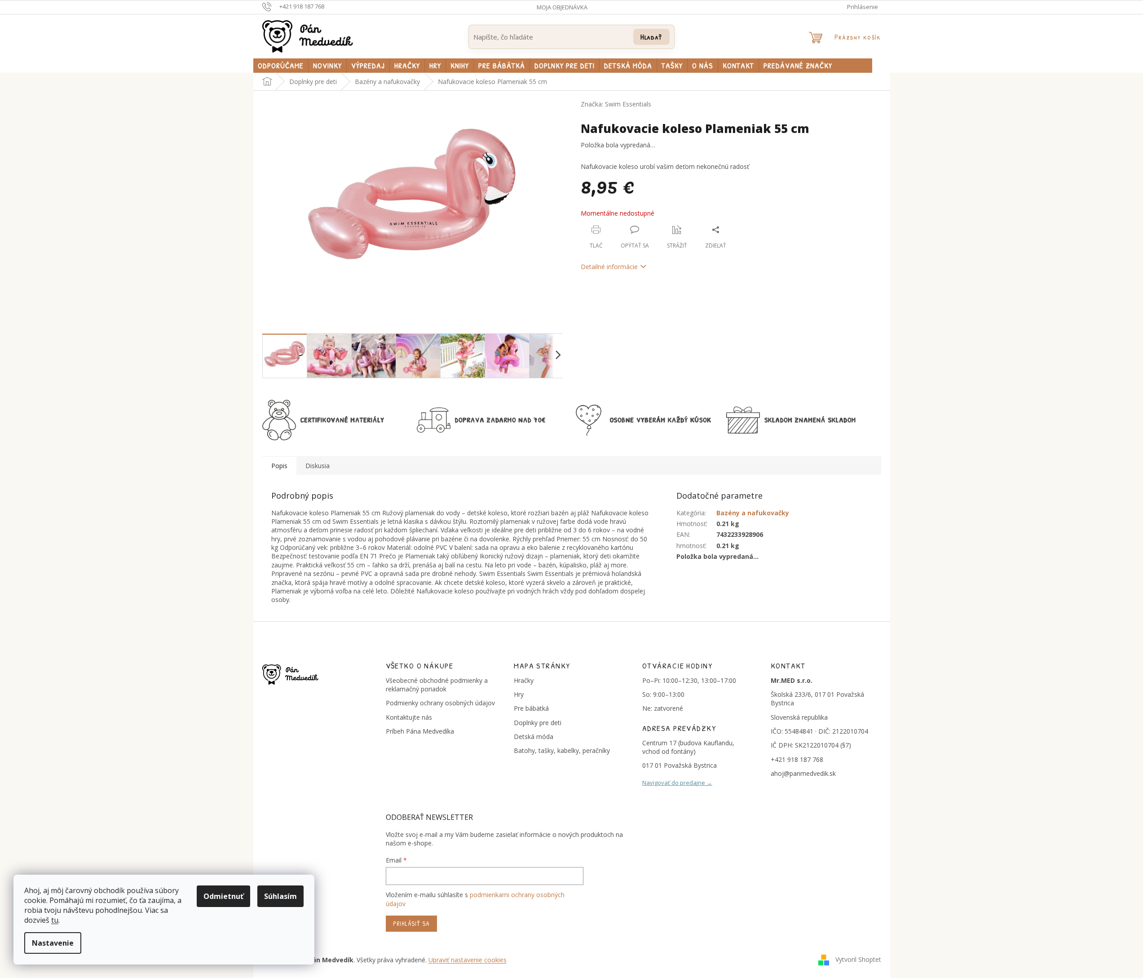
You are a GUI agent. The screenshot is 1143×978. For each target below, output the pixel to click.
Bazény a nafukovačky (752, 513)
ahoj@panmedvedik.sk (803, 773)
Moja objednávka (562, 7)
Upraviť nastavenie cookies (467, 960)
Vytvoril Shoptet (858, 959)
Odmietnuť (223, 896)
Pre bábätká (531, 708)
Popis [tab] (279, 465)
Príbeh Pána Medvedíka (420, 731)
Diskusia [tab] (317, 465)
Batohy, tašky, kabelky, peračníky (562, 750)
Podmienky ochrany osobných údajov (440, 703)
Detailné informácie (609, 266)
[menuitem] (280, 65)
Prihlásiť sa (411, 923)
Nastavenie (53, 943)
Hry (519, 694)
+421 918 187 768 (797, 759)
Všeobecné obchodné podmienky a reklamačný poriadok (437, 684)
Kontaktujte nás (409, 717)
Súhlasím (280, 896)
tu (54, 920)
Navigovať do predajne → (677, 783)
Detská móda (533, 736)
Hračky (524, 680)
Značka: (616, 104)
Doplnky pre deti (537, 722)
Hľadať (651, 36)
